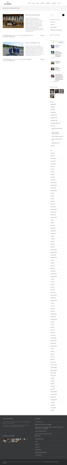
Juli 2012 (52, 321)
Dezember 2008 (54, 391)
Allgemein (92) (53, 104)
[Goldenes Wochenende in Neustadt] (52, 67)
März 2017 (53, 225)
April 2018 (52, 201)
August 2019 (53, 163)
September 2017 (54, 217)
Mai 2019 (52, 171)
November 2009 (54, 370)
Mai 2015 (52, 263)
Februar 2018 (53, 206)
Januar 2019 (53, 179)
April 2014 (52, 287)
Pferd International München (32, 15)
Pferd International (12, 36)
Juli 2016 (52, 236)
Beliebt (53, 42)
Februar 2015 (53, 271)
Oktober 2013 (53, 297)
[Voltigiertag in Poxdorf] (52, 45)
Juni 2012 (52, 324)
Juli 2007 (52, 410)
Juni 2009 (52, 380)
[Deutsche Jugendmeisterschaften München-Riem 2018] (52, 96)
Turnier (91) (53, 125)
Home (36, 441)
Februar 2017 (53, 228)
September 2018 (54, 190)
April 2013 (52, 308)
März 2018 (53, 204)
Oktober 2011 (53, 343)
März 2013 (53, 311)
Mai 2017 (52, 220)
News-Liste (53, 24)
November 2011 (54, 340)
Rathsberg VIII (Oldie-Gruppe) (56, 30)
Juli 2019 (52, 166)
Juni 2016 (52, 238)
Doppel (24, 35)
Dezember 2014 (54, 273)
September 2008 (54, 399)
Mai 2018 (52, 198)
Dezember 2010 (54, 364)
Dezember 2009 (54, 367)
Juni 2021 (52, 153)
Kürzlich (60, 42)
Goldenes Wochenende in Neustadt (58, 68)
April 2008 (52, 405)
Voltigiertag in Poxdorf (57, 46)
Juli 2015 (52, 260)
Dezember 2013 (54, 295)
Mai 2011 (52, 354)
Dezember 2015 (54, 249)
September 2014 (54, 276)
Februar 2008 (53, 407)
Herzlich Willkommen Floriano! (41, 431)
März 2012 (53, 332)
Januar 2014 (53, 292)
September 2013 (54, 300)
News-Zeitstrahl (54, 27)
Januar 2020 (53, 161)
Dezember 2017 (54, 209)
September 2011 (54, 346)
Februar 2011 (53, 362)
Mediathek (37, 444)
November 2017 (54, 212)
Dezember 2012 (54, 313)
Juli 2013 (52, 303)
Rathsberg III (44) (54, 120)
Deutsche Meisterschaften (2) (57, 136)
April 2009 (52, 386)
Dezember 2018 (54, 182)
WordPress (46, 461)
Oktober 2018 (53, 187)
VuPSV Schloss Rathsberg (53, 461)
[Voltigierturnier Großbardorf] (52, 61)
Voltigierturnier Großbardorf (58, 62)
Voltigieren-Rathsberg (8, 35)
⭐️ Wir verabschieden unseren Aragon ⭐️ (43, 424)
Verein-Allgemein (38, 455)
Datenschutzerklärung (39, 438)
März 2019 (53, 177)
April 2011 (52, 356)
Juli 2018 (52, 193)
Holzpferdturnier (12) (55, 143)
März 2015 (53, 268)
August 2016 (53, 233)
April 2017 (52, 222)
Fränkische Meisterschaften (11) (57, 140)
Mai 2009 (52, 383)
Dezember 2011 (54, 338)
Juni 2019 (52, 169)
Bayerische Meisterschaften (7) (57, 129)
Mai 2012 (52, 327)
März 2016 (53, 246)
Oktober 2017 (53, 214)
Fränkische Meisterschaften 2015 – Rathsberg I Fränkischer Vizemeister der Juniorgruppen (58, 54)
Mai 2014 (52, 284)
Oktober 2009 (53, 372)
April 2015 (52, 265)
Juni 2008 (52, 402)
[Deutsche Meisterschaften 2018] (57, 96)
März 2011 (53, 359)
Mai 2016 (52, 241)
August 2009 (53, 375)
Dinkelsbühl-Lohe (11, 60)
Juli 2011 (52, 348)
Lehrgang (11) (53, 112)
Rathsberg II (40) (54, 117)
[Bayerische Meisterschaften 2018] (26, 440)
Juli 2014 (52, 279)
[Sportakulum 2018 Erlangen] (61, 91)
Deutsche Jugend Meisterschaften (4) (55, 133)
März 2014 (53, 289)
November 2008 (54, 394)
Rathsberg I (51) (54, 115)
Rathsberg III (29, 59)
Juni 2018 (52, 196)
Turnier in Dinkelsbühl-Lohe (32, 43)
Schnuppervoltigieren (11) (55, 123)
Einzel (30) (53, 109)
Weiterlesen (42, 35)
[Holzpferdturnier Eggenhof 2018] (57, 91)
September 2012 (54, 319)
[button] (62, 3)
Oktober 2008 (53, 397)
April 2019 (52, 174)
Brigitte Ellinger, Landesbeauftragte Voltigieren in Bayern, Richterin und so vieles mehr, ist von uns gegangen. (49, 428)
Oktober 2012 (53, 316)
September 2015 (54, 257)
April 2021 (52, 155)
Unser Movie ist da (38, 421)
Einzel (27, 35)
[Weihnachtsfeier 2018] (52, 91)
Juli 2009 (52, 378)
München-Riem (5, 36)
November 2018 (54, 185)
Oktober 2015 (53, 254)
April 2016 (52, 244)
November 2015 (54, 252)
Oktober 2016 (53, 230)
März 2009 (53, 389)
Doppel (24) (53, 107)
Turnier (29, 35)
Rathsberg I (24, 59)
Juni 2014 (52, 281)
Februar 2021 (53, 158)
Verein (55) (53, 145)
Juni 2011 (52, 351)
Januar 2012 (53, 335)
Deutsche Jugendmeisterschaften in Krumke (43, 433)
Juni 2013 (52, 305)
